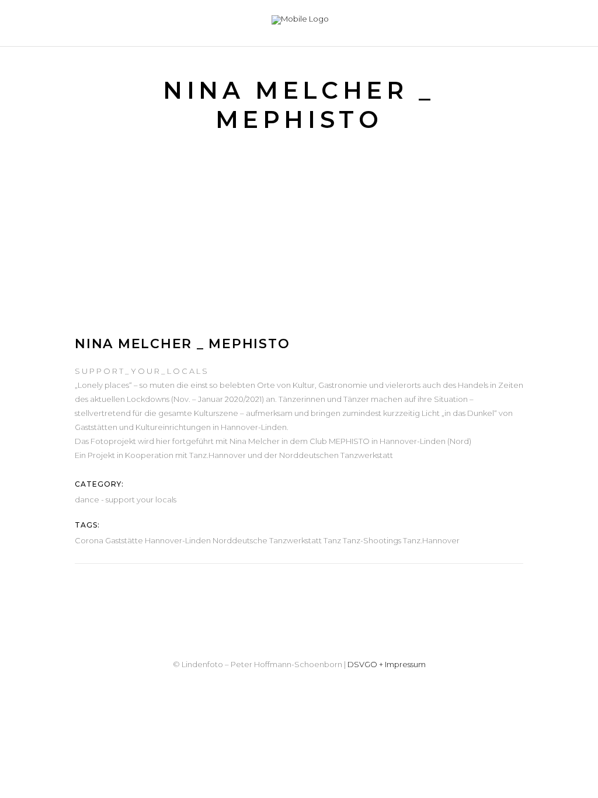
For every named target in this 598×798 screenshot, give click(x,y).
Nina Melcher (255, 441)
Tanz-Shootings (372, 540)
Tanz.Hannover (217, 455)
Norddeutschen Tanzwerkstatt (336, 455)
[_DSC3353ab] (182, 257)
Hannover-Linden (178, 540)
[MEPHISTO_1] (182, 194)
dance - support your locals (125, 499)
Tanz (332, 540)
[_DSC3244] (182, 289)
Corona (89, 540)
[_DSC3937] (182, 225)
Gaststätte (124, 540)
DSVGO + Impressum (386, 664)
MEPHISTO (349, 441)
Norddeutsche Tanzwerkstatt (267, 540)
